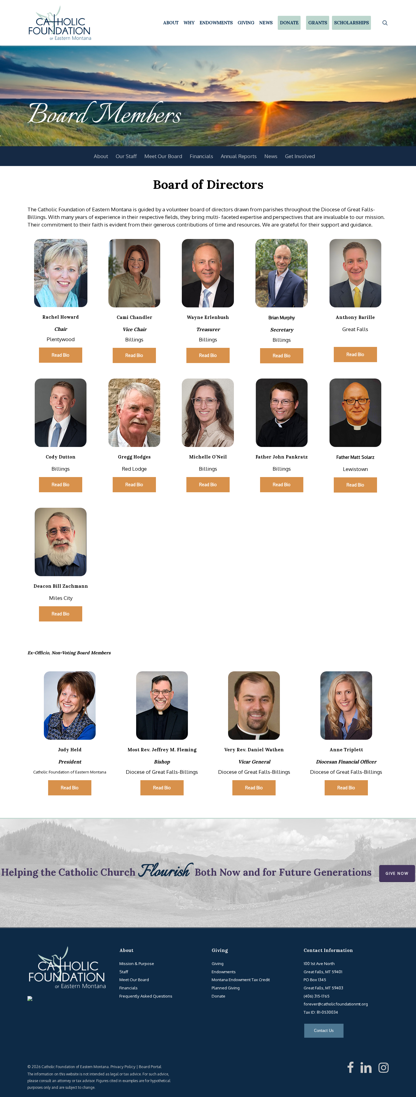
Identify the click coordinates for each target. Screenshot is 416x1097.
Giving (218, 963)
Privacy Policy (123, 1066)
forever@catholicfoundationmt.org (336, 1003)
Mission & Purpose (136, 963)
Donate (218, 995)
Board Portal (150, 1066)
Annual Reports (239, 156)
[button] (60, 355)
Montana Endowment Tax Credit (241, 979)
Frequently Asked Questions (145, 995)
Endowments (224, 971)
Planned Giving (226, 987)
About (101, 156)
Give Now (397, 873)
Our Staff (126, 156)
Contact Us (324, 1030)
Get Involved (300, 156)
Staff (123, 971)
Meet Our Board (163, 156)
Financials (201, 156)
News (270, 156)
